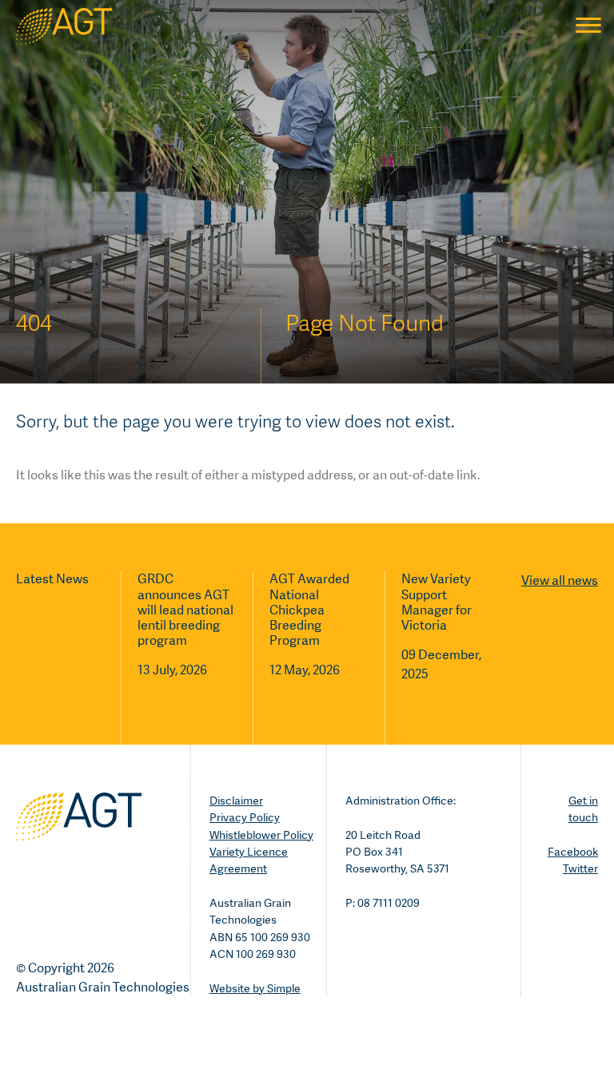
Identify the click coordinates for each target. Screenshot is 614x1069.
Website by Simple (255, 988)
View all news (559, 580)
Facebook (573, 851)
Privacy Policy (244, 817)
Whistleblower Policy (261, 835)
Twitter (580, 868)
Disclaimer (236, 800)
